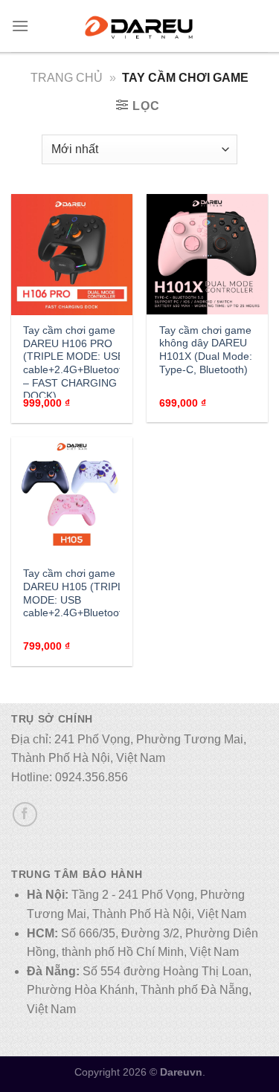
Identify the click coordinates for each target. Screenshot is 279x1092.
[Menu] (20, 25)
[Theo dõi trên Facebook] (25, 814)
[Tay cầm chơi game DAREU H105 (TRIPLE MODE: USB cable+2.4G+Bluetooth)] (71, 497)
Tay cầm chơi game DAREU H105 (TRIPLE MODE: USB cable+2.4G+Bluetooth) (77, 593)
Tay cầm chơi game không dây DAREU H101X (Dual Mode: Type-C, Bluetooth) (205, 350)
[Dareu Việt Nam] (138, 26)
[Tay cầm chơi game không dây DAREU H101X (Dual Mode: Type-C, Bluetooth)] (207, 254)
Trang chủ (67, 77)
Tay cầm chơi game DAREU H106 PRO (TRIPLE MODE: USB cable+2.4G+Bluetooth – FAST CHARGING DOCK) (75, 363)
